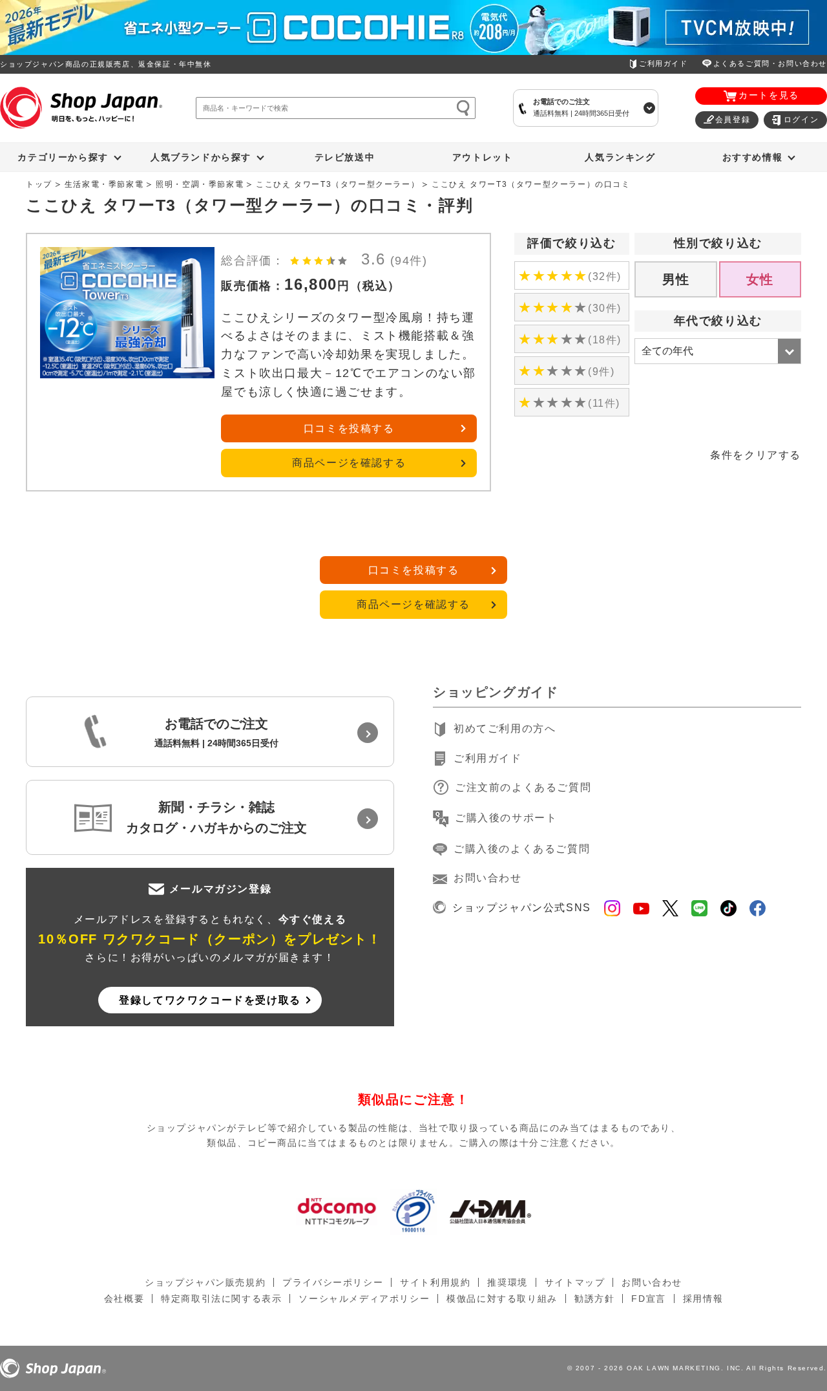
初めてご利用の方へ (505, 728)
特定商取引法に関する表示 (221, 1298)
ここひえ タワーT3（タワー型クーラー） (337, 184)
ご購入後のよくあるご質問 (522, 848)
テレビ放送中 (345, 157)
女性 (760, 279)
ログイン (801, 119)
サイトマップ (575, 1282)
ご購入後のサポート (506, 817)
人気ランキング (620, 157)
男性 (676, 279)
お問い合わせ (488, 877)
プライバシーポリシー (332, 1282)
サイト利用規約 (435, 1282)
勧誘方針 (594, 1298)
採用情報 (703, 1298)
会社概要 (124, 1298)
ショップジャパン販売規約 (205, 1282)
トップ (39, 184)
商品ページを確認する (349, 462)
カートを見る (768, 95)
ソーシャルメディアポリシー (364, 1298)
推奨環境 (507, 1282)
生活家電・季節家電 (104, 184)
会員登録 (732, 119)
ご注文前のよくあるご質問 (523, 787)
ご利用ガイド (663, 63)
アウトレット (482, 157)
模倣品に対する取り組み (502, 1298)
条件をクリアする (755, 454)
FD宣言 (648, 1298)
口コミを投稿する (349, 428)
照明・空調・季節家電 (200, 184)
